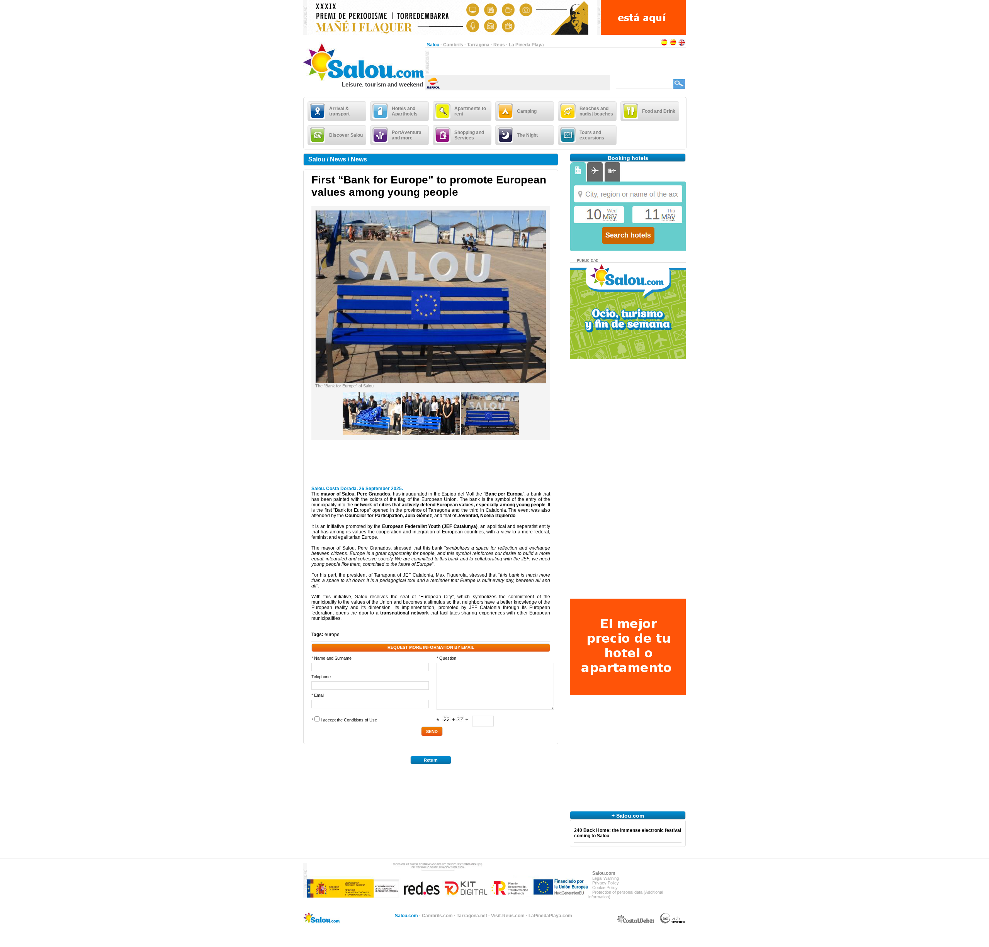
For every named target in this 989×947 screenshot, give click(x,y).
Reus (499, 45)
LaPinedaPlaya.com (550, 915)
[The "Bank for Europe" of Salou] (431, 381)
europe (332, 634)
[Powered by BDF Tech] (673, 922)
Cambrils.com (437, 915)
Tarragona (478, 45)
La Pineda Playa (526, 45)
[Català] (673, 45)
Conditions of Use (360, 720)
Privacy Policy (605, 883)
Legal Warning (605, 878)
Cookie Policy (605, 887)
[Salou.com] (364, 79)
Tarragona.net (472, 915)
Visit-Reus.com (508, 915)
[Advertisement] (519, 62)
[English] (682, 45)
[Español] (664, 45)
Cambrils (453, 45)
